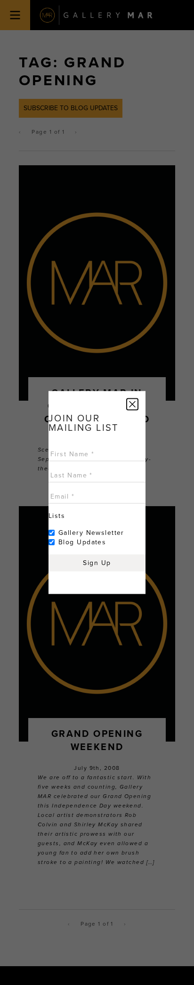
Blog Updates (82, 542)
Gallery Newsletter (91, 533)
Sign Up (97, 563)
